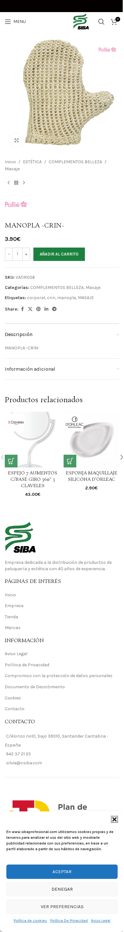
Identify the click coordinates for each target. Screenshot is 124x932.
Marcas (13, 627)
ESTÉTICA (32, 162)
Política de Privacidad (27, 665)
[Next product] (24, 183)
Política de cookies (30, 920)
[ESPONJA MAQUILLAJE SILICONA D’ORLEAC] (91, 439)
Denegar (62, 889)
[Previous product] (8, 183)
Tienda (11, 617)
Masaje (12, 169)
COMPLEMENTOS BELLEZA (75, 162)
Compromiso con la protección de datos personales (59, 675)
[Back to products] (16, 183)
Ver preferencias (62, 906)
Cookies (13, 698)
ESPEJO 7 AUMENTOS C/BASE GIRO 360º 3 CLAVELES (32, 479)
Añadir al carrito (59, 254)
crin (51, 297)
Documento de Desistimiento (35, 687)
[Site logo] (62, 21)
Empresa (14, 605)
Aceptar (62, 871)
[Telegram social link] (54, 309)
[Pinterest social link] (38, 309)
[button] (114, 819)
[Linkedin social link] (46, 309)
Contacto (14, 708)
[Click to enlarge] (17, 140)
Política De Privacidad (69, 920)
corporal (36, 297)
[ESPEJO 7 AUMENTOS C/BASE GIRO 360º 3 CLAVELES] (32, 439)
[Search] (101, 21)
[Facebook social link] (22, 309)
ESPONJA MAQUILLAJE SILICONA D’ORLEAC (91, 476)
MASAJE (86, 297)
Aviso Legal (100, 920)
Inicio (10, 162)
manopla (66, 297)
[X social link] (30, 309)
